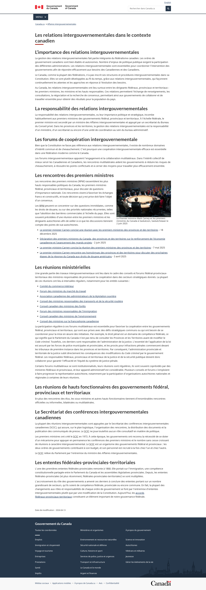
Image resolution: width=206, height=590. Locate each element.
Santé (37, 567)
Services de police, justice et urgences (97, 556)
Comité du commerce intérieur (57, 286)
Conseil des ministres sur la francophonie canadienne (69, 321)
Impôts (38, 573)
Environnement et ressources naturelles (98, 539)
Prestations (40, 562)
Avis (100, 583)
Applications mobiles (61, 583)
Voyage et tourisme (44, 551)
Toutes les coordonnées (46, 530)
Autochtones (131, 545)
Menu (42, 17)
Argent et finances (88, 573)
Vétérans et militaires (135, 551)
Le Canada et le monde (90, 567)
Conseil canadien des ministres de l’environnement (68, 316)
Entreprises (40, 556)
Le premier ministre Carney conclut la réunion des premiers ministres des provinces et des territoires (95, 247)
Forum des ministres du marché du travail (63, 291)
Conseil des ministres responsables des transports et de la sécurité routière (81, 301)
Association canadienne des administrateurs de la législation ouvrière (78, 296)
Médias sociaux (42, 583)
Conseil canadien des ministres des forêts (63, 306)
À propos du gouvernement (138, 530)
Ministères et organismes (91, 530)
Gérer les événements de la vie (139, 562)
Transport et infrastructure (92, 562)
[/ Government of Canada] (56, 7)
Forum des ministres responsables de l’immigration (68, 311)
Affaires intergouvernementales (61, 24)
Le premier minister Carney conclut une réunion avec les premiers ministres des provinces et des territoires (99, 230)
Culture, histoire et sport (91, 551)
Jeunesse (130, 556)
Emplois (38, 539)
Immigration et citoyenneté (47, 545)
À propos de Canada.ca (85, 583)
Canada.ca (40, 24)
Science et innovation (135, 539)
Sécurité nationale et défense (93, 545)
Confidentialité (112, 583)
